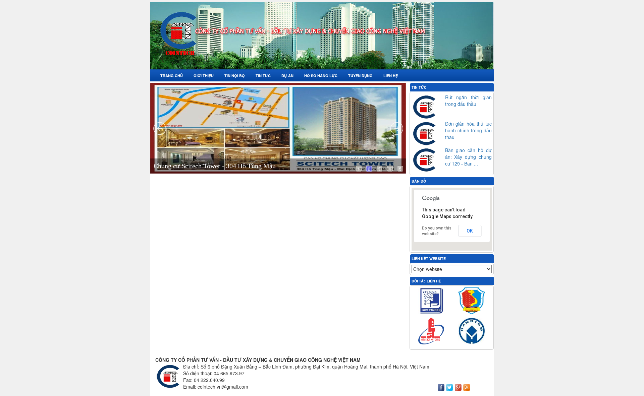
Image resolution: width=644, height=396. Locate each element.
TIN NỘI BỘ (234, 75)
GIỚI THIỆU (204, 75)
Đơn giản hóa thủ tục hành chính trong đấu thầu (468, 130)
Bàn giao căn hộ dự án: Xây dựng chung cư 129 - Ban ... (468, 157)
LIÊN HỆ (390, 75)
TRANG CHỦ (171, 75)
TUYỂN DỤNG (360, 75)
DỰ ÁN (287, 75)
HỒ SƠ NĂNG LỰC (320, 75)
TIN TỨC (263, 75)
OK (470, 231)
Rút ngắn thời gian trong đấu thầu (468, 100)
